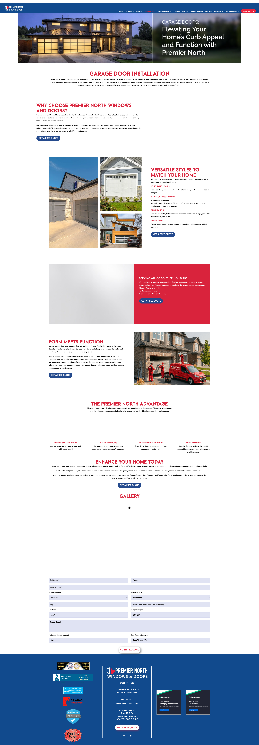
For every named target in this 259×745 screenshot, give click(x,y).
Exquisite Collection (181, 11)
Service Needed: (55, 639)
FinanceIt (208, 11)
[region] (26, 730)
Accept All (39, 736)
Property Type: (137, 639)
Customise (13, 736)
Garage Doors (150, 11)
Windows (129, 11)
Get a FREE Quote (232, 11)
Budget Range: (137, 657)
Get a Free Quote (48, 138)
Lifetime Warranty (196, 11)
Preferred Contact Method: (59, 682)
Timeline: (52, 657)
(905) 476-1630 (248, 11)
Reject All (26, 736)
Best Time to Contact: (139, 682)
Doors (138, 11)
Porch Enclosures (163, 11)
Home (121, 11)
